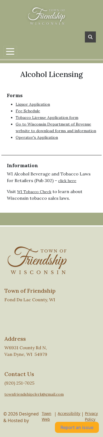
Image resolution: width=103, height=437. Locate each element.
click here (67, 180)
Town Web (46, 416)
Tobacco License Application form (47, 117)
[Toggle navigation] (10, 51)
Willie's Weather (73, 317)
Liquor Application (33, 104)
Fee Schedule (28, 110)
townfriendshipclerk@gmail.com (34, 394)
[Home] (49, 15)
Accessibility (69, 413)
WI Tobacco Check (34, 191)
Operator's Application (37, 137)
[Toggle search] (90, 36)
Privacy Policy (91, 416)
